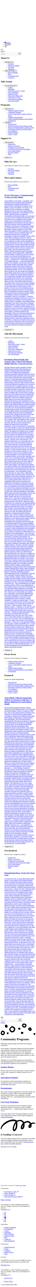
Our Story (11, 64)
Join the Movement (10, 85)
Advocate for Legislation (15, 99)
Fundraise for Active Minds (16, 147)
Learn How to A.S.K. (14, 97)
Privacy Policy (8, 1281)
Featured (7, 122)
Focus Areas (8, 109)
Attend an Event (13, 94)
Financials (11, 69)
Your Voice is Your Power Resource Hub (20, 126)
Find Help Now (5, 1265)
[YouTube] (5, 1218)
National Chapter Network (16, 110)
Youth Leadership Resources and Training (20, 119)
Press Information (9, 1241)
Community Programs (14, 112)
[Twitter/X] (5, 1219)
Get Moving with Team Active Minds (19, 149)
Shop (9, 154)
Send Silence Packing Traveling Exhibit (19, 129)
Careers (10, 87)
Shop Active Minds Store (15, 96)
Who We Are (8, 62)
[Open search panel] (2, 1018)
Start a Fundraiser (13, 92)
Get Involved (8, 142)
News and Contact (10, 71)
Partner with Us (9, 1252)
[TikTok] (5, 1216)
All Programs (12, 120)
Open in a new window (21, 1185)
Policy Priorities (9, 1234)
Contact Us (11, 77)
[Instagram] (5, 1213)
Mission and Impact (14, 65)
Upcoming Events (13, 76)
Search (8, 44)
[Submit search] (19, 53)
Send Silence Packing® (9, 1078)
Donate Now (12, 144)
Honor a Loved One (14, 146)
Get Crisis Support (13, 101)
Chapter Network (9, 1247)
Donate (8, 42)
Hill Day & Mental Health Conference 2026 (21, 127)
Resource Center (9, 1236)
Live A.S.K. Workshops (10, 1102)
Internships (11, 89)
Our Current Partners (14, 151)
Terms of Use (8, 1278)
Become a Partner (13, 152)
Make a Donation (6, 1200)
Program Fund (12, 124)
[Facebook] (4, 1214)
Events (6, 1249)
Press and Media (13, 72)
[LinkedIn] (5, 1221)
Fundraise (7, 1250)
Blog (9, 74)
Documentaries (6, 1088)
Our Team (11, 67)
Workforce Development (15, 117)
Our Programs (8, 1229)
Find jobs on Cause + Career (16, 91)
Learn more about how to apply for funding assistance (17, 1142)
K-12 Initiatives (12, 131)
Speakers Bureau (13, 132)
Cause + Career (12, 134)
